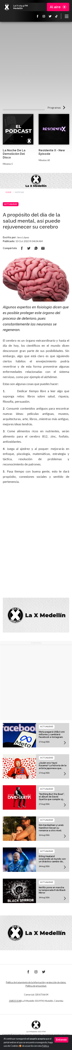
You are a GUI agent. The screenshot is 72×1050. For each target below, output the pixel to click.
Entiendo (61, 1039)
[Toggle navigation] (66, 16)
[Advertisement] (36, 65)
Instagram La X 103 (44, 16)
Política (45, 1046)
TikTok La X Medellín (56, 16)
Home (8, 192)
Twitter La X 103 (50, 16)
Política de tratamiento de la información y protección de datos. (36, 982)
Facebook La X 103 (37, 16)
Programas (54, 107)
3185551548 (15, 1001)
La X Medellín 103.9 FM (7, 7)
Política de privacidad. (36, 986)
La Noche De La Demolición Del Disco (14, 154)
